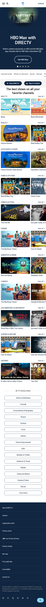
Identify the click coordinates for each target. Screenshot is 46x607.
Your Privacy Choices (12, 538)
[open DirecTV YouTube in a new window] (23, 598)
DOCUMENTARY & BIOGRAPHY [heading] (13, 308)
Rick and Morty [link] (6, 275)
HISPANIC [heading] (4, 361)
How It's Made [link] (36, 249)
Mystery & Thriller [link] (23, 455)
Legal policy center (8, 523)
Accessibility (6, 569)
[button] (3, 3)
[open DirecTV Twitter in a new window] (13, 598)
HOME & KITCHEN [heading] (8, 176)
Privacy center (7, 531)
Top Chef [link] (34, 381)
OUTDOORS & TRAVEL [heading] (9, 149)
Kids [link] (23, 448)
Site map (5, 554)
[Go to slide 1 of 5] (17, 66)
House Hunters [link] (6, 143)
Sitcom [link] (23, 486)
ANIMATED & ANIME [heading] (8, 255)
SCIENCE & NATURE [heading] (8, 334)
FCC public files (7, 562)
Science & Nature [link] (23, 474)
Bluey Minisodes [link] (37, 117)
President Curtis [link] (37, 275)
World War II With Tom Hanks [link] (12, 328)
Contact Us (6, 577)
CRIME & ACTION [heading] (7, 202)
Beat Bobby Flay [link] (37, 143)
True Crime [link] (23, 493)
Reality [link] (23, 467)
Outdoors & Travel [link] (23, 461)
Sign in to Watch (34, 83)
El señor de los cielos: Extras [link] (11, 381)
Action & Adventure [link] (23, 398)
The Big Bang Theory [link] (9, 249)
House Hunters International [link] (11, 169)
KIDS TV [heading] (4, 96)
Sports (32, 74)
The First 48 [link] (5, 222)
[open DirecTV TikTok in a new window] (28, 598)
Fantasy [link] (23, 423)
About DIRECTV (7, 508)
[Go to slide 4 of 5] (25, 66)
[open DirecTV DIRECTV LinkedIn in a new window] (3, 598)
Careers (4, 515)
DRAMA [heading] (4, 228)
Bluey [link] (3, 117)
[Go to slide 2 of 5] (20, 66)
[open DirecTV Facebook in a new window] (8, 598)
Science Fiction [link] (23, 480)
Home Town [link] (35, 196)
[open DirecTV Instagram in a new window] (18, 598)
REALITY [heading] (4, 123)
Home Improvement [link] (23, 442)
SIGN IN (41, 3)
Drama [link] (23, 417)
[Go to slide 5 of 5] (28, 66)
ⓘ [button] (40, 51)
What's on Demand (21, 74)
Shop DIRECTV (14, 83)
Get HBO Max (23, 59)
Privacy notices (7, 546)
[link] (15, 107)
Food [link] (23, 429)
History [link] (23, 436)
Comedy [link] (23, 404)
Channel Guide (6, 74)
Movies (39, 74)
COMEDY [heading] (4, 281)
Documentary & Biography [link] (23, 410)
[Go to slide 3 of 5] (23, 66)
